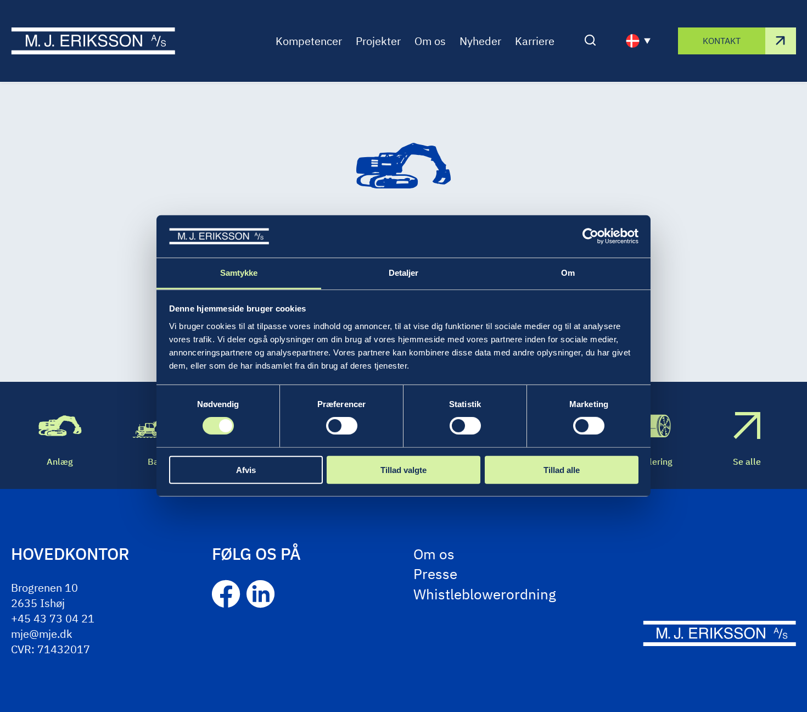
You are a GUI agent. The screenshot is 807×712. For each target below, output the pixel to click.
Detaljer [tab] (404, 272)
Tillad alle (561, 469)
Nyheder (480, 41)
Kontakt (722, 40)
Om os (430, 41)
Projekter (378, 41)
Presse (435, 573)
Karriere (534, 41)
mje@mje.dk (41, 633)
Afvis (246, 469)
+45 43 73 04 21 (52, 618)
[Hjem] (93, 40)
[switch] (341, 426)
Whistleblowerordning (484, 594)
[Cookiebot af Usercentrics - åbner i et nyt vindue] (590, 236)
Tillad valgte (403, 469)
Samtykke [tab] (239, 272)
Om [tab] (568, 272)
